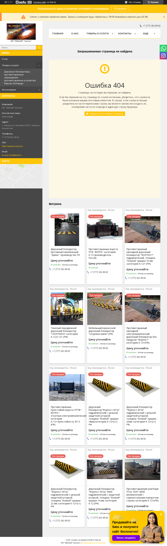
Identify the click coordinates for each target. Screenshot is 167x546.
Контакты (124, 33)
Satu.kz (98, 540)
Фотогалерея (9, 89)
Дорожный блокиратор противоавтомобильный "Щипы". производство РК (65, 252)
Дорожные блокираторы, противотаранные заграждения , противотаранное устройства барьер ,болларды (20, 77)
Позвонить (120, 8)
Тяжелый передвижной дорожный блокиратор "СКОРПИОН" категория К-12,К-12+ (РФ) (64, 332)
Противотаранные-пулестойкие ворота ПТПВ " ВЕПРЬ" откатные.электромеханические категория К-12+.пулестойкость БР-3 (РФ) (67, 416)
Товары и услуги (10, 65)
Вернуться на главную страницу (106, 113)
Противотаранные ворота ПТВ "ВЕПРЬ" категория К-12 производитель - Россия (103, 253)
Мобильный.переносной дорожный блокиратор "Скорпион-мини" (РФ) (102, 331)
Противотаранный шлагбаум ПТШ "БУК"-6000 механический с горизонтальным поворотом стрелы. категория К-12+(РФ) (142, 494)
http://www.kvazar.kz (12, 146)
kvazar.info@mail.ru (12, 155)
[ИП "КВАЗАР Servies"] (21, 31)
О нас (5, 58)
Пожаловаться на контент (94, 543)
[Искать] (39, 47)
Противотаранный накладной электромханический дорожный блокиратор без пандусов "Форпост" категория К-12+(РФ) (141, 335)
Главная (57, 33)
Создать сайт (39, 2)
